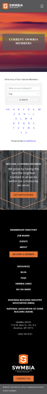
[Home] (13, 6)
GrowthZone (29, 141)
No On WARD (23, 289)
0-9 (7, 109)
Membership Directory (23, 229)
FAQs (23, 277)
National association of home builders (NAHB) (25, 310)
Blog (24, 272)
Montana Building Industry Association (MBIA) (25, 301)
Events (24, 241)
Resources (23, 266)
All (39, 109)
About (23, 247)
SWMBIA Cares (23, 283)
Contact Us (23, 378)
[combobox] (23, 94)
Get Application (23, 195)
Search (24, 99)
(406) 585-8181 (25, 334)
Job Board (23, 235)
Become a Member (23, 254)
